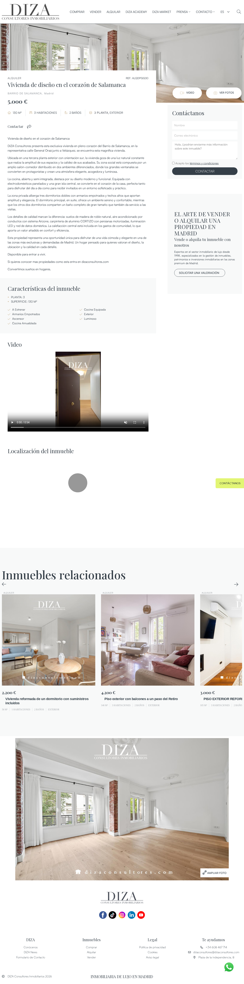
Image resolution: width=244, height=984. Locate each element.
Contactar (15, 126)
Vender (95, 12)
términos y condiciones (204, 163)
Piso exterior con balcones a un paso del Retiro (141, 699)
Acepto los (197, 163)
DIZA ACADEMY (136, 12)
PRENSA (182, 12)
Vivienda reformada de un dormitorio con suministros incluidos (46, 701)
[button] (29, 126)
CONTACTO (204, 12)
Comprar (77, 12)
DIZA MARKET (161, 12)
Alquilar (113, 12)
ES (222, 12)
